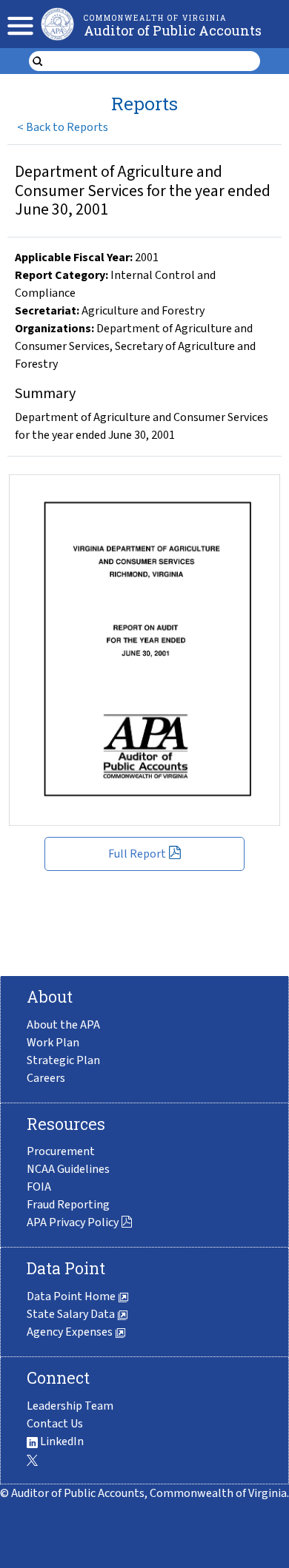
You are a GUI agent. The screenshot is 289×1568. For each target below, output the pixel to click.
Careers (46, 1078)
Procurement (61, 1151)
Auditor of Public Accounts (173, 30)
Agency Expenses (71, 1332)
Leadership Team (70, 1406)
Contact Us (55, 1424)
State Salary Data (72, 1314)
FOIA (39, 1187)
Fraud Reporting (68, 1205)
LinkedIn (61, 1441)
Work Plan (53, 1042)
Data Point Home (72, 1296)
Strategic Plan (63, 1060)
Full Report (137, 854)
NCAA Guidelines (68, 1169)
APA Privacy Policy (73, 1222)
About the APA (63, 1025)
